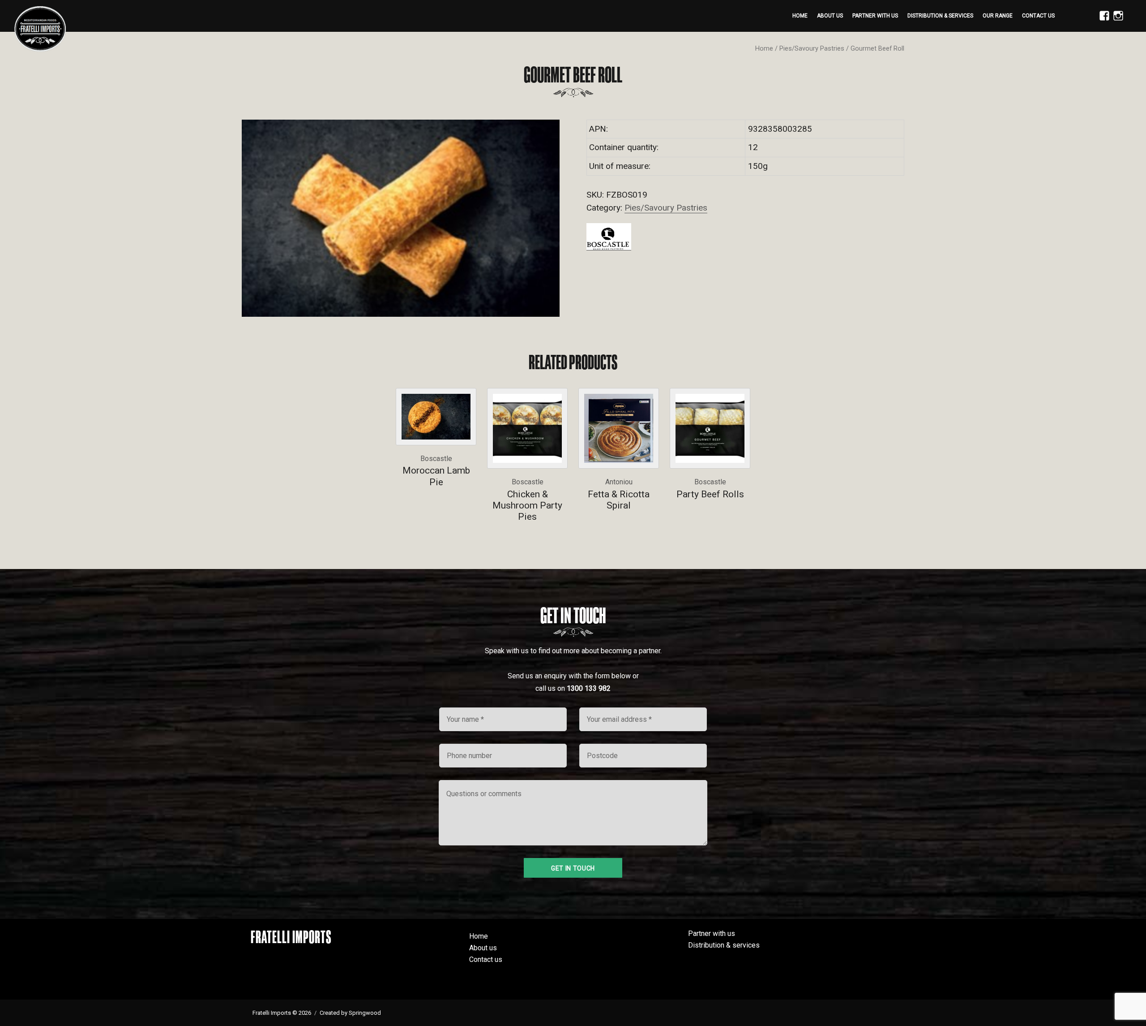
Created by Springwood (350, 1012)
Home (800, 16)
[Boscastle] (608, 236)
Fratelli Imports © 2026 (281, 1012)
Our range (998, 16)
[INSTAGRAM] (1116, 20)
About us (830, 16)
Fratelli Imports (291, 936)
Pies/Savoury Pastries (811, 48)
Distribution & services (940, 16)
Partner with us (875, 16)
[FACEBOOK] (1102, 20)
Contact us (1038, 16)
